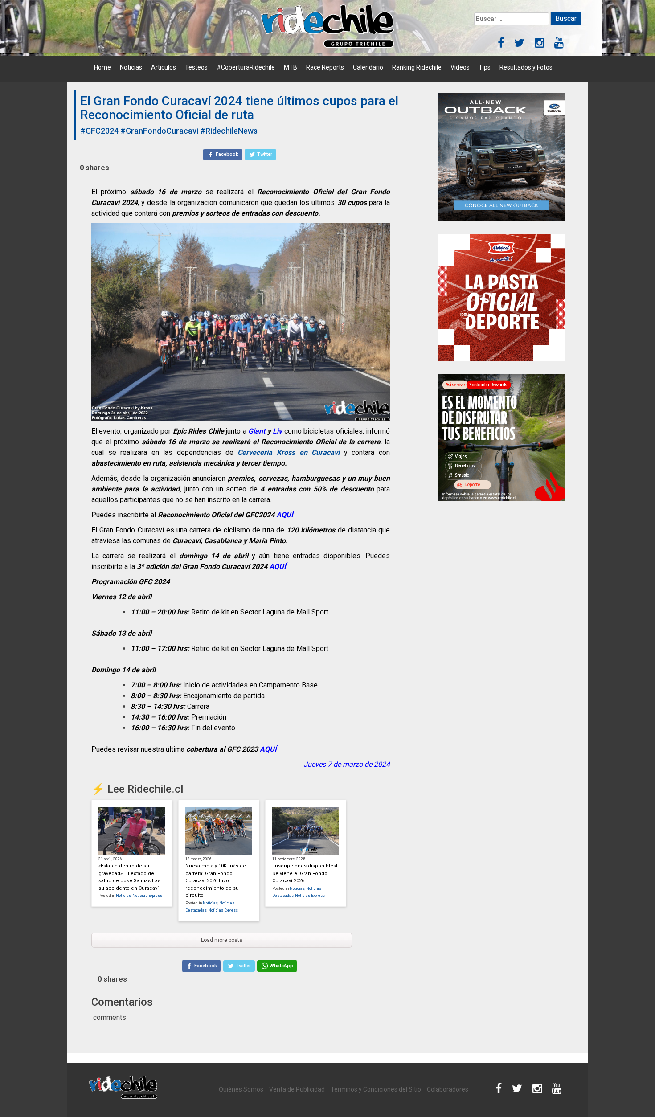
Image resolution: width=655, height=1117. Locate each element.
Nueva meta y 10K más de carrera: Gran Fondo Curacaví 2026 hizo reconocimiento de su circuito (215, 880)
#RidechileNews (229, 130)
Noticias (131, 67)
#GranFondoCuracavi (159, 130)
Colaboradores (447, 1089)
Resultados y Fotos (526, 67)
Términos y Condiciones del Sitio (376, 1089)
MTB (290, 67)
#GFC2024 (99, 130)
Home (102, 67)
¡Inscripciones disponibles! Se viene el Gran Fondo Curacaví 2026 (304, 873)
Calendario (368, 67)
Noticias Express (147, 895)
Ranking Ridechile (417, 67)
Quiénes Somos (241, 1089)
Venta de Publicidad (297, 1089)
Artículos (163, 67)
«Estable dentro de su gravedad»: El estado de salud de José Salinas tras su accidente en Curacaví (129, 877)
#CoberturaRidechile (246, 67)
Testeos (196, 67)
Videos (460, 67)
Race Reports (325, 67)
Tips (485, 67)
